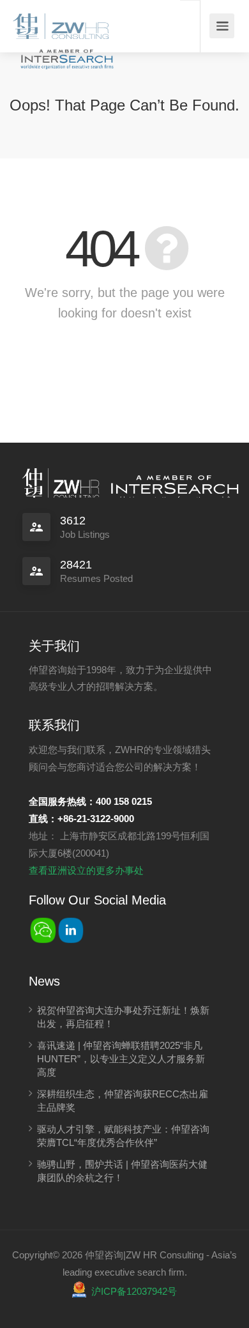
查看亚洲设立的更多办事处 (86, 870)
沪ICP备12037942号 (134, 1291)
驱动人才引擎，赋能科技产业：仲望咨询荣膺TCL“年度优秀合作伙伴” (123, 1136)
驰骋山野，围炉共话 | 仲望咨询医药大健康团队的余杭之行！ (122, 1171)
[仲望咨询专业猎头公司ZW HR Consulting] (61, 22)
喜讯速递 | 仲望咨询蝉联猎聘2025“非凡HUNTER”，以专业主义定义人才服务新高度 (121, 1059)
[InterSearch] (66, 52)
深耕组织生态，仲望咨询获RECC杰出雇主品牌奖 (122, 1100)
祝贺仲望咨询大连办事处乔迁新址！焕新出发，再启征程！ (123, 1017)
